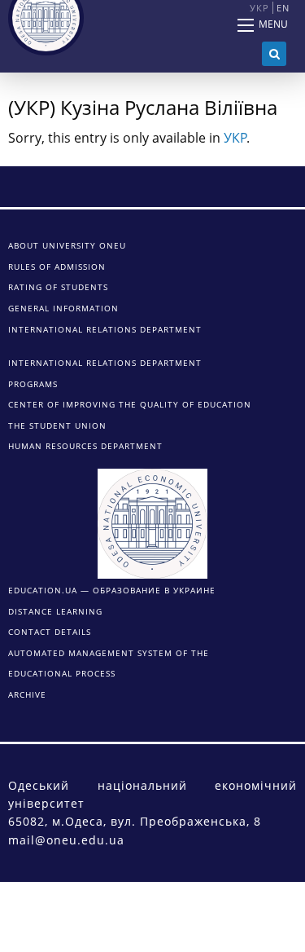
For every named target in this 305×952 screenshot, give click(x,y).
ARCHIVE (27, 694)
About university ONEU (67, 245)
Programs (33, 384)
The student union (57, 425)
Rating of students (58, 287)
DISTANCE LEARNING (55, 611)
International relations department (105, 329)
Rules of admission (57, 266)
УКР (235, 138)
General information (63, 308)
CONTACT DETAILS (49, 631)
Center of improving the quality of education (129, 404)
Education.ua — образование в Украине (112, 590)
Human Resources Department (85, 446)
